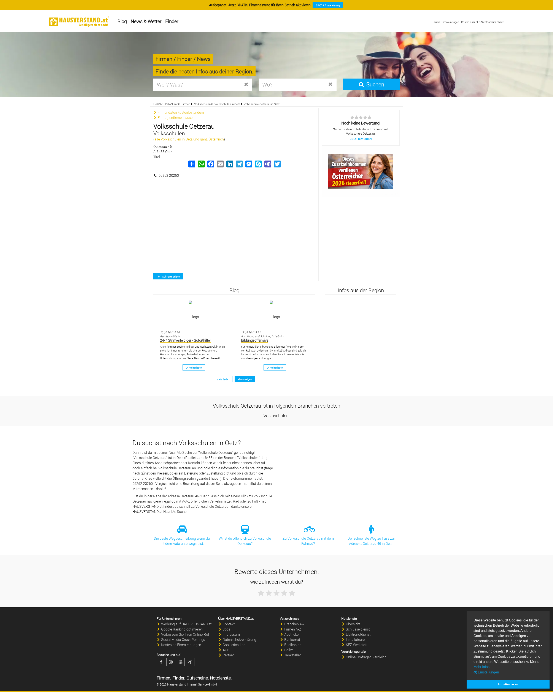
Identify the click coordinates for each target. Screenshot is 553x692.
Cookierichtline (234, 644)
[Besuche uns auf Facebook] (161, 662)
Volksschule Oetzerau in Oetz (262, 104)
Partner (228, 655)
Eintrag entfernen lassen (175, 117)
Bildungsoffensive (254, 340)
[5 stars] (292, 593)
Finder (171, 21)
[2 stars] (269, 593)
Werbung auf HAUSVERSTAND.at (186, 624)
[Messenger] (248, 164)
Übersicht (353, 624)
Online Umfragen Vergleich (366, 657)
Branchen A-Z (294, 624)
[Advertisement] (234, 199)
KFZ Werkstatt (356, 644)
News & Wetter (146, 21)
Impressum (231, 634)
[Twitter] (277, 164)
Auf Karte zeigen (171, 276)
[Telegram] (239, 164)
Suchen (374, 84)
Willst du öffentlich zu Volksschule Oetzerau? (245, 541)
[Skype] (258, 164)
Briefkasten (292, 644)
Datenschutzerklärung (239, 639)
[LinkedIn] (229, 164)
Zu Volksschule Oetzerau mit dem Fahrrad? (308, 541)
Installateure (355, 639)
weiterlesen (195, 367)
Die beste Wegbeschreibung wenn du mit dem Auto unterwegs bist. (182, 541)
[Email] (220, 164)
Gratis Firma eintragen (446, 22)
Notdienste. (220, 678)
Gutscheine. (197, 678)
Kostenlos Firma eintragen (181, 644)
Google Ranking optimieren (182, 629)
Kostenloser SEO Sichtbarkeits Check (482, 22)
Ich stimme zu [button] (508, 684)
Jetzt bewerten (361, 138)
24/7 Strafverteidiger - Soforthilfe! (185, 340)
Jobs (226, 629)
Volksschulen (202, 104)
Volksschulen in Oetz (227, 104)
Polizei (289, 650)
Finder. (178, 678)
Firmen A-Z (292, 629)
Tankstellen (293, 655)
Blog (122, 21)
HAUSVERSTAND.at (165, 104)
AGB (226, 650)
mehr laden (223, 379)
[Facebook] (210, 164)
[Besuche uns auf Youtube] (180, 662)
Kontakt (229, 624)
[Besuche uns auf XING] (190, 662)
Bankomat (292, 639)
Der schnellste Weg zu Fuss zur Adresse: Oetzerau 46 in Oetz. (371, 541)
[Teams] (267, 164)
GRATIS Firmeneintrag (328, 5)
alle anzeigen (245, 379)
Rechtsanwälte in (170, 336)
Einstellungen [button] (488, 672)
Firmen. (164, 678)
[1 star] (261, 593)
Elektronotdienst (358, 634)
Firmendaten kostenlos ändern (180, 112)
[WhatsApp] (201, 164)
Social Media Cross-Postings (183, 639)
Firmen (185, 104)
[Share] (191, 164)
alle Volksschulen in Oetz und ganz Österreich (189, 139)
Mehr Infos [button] (481, 667)
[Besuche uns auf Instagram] (170, 662)
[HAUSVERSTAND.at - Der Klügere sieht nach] (79, 21)
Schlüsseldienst (358, 629)
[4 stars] (284, 593)
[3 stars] (276, 593)
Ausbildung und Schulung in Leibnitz (262, 336)
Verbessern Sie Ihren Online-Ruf (185, 634)
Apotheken (292, 634)
